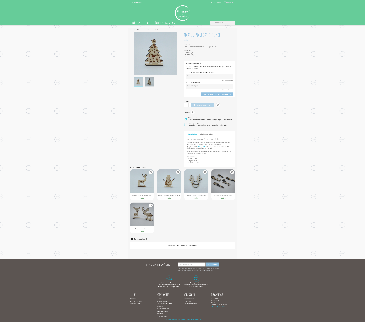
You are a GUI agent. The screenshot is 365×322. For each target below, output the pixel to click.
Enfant (148, 22)
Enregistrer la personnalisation (217, 94)
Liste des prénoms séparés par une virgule (200, 72)
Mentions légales (162, 301)
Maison (141, 22)
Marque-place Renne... (141, 229)
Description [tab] (192, 134)
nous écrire (201, 146)
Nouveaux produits (136, 301)
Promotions (133, 299)
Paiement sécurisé (163, 309)
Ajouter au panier (202, 105)
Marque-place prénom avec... (223, 195)
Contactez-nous (136, 2)
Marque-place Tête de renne (196, 195)
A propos (160, 306)
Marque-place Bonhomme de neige (169, 195)
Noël (134, 22)
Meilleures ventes (135, 304)
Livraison (160, 299)
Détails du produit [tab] (206, 134)
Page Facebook (162, 316)
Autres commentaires (193, 82)
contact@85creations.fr (219, 306)
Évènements (158, 22)
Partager (193, 112)
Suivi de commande (190, 299)
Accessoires (170, 22)
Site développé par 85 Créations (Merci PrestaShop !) (182, 319)
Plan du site (160, 313)
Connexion (187, 301)
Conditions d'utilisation (164, 304)
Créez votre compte (190, 304)
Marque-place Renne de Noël (141, 195)
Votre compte (189, 295)
